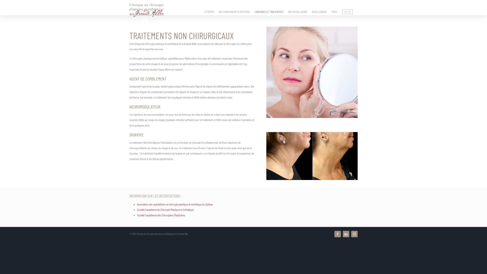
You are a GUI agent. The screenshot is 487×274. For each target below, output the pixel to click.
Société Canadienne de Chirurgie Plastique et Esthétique (165, 209)
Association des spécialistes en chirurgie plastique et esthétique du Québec (175, 204)
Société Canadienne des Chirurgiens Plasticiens (161, 215)
